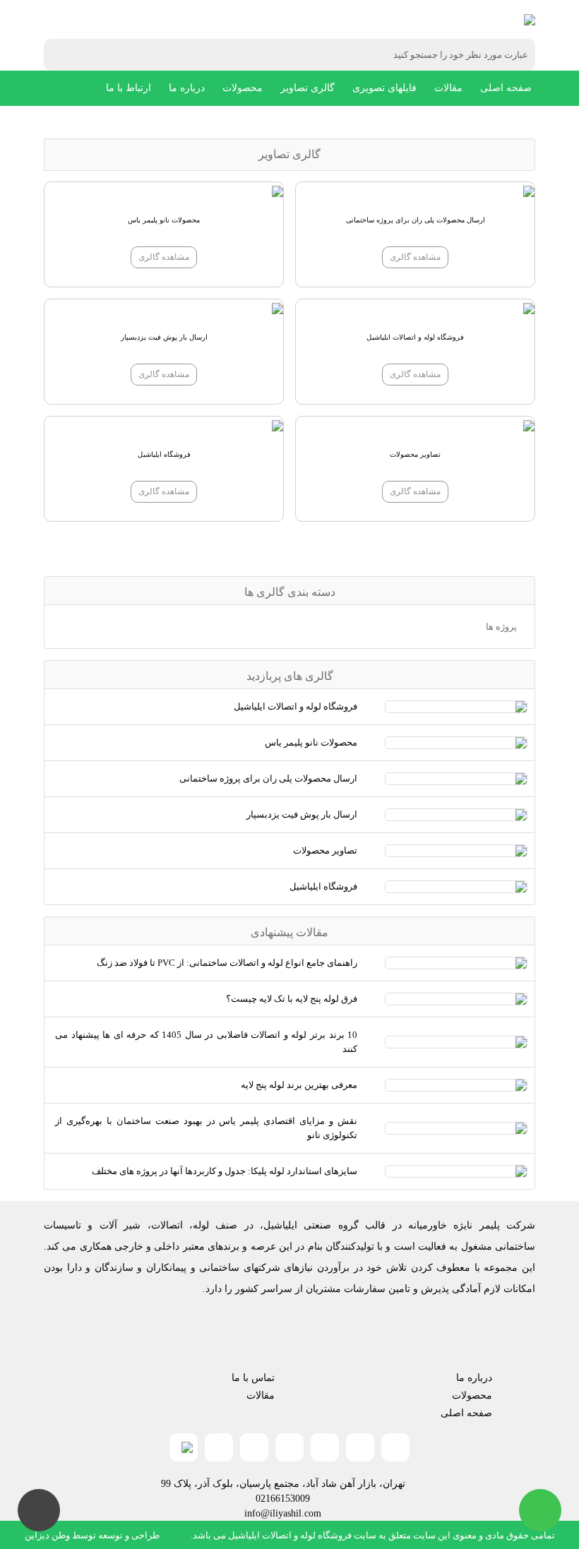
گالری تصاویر (307, 88)
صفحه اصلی (506, 88)
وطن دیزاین (47, 1535)
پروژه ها (501, 626)
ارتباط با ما (128, 88)
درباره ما (187, 88)
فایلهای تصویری (384, 88)
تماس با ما (253, 1377)
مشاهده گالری (415, 257)
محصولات (242, 88)
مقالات (448, 88)
